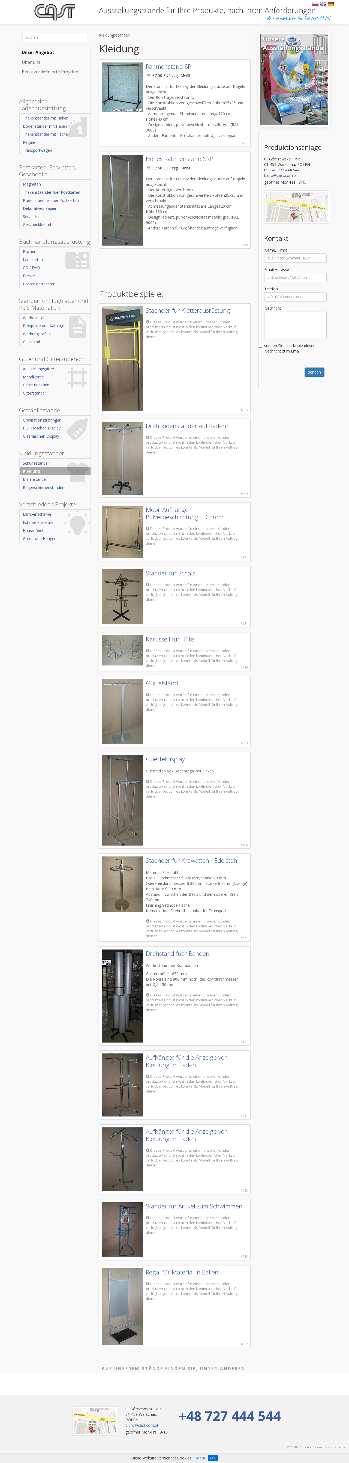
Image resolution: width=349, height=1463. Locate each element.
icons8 (341, 1447)
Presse (29, 275)
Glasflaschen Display (41, 436)
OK (213, 1458)
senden (314, 372)
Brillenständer (35, 479)
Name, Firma (275, 250)
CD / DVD (31, 267)
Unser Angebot (38, 52)
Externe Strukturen (39, 522)
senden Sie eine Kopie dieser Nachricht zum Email (289, 348)
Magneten (32, 184)
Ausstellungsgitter (38, 368)
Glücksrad (31, 341)
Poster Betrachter (39, 283)
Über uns (31, 62)
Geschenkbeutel (37, 224)
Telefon (271, 288)
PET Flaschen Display (42, 428)
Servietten (32, 216)
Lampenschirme (37, 514)
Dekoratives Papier (39, 208)
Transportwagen (37, 150)
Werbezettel (33, 317)
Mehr (200, 1458)
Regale (29, 142)
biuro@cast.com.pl (280, 175)
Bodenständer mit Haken (45, 126)
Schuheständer (36, 463)
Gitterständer (34, 393)
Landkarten (33, 259)
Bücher (29, 251)
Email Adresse (276, 269)
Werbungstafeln (37, 333)
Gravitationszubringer (42, 420)
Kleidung (31, 471)
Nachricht (272, 308)
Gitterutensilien (36, 384)
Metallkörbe (33, 377)
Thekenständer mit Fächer (46, 134)
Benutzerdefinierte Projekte (50, 72)
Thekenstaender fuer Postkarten (51, 192)
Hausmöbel (33, 530)
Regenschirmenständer (43, 487)
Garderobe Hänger (39, 538)
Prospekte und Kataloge (44, 325)
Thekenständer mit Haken (45, 118)
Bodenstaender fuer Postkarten (51, 200)
